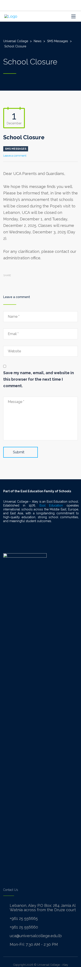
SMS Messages (15, 148)
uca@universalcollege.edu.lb (36, 935)
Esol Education (51, 505)
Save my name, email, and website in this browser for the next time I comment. (38, 379)
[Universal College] (10, 16)
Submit (18, 452)
